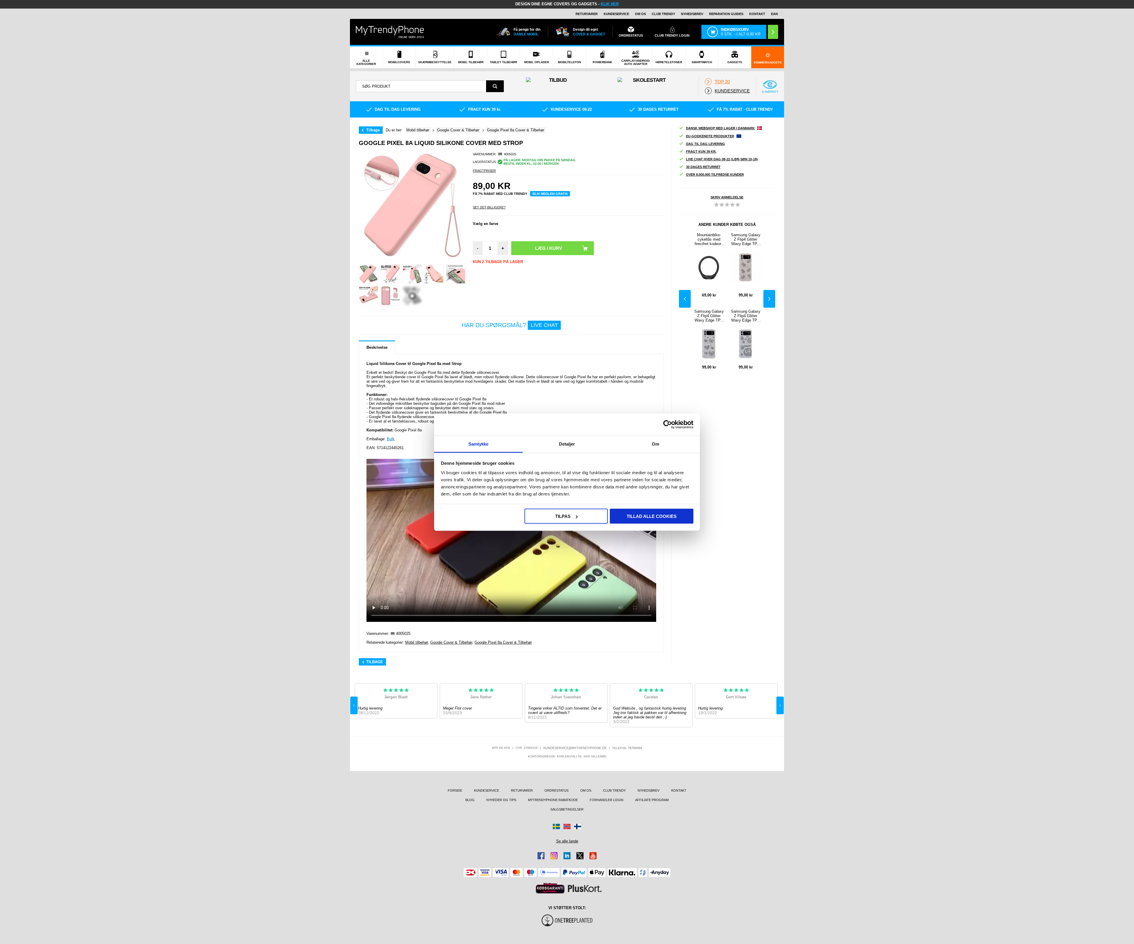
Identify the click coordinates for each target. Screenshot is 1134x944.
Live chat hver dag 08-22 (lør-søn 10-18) (722, 159)
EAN (774, 14)
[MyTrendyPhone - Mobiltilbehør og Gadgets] (390, 32)
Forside (455, 790)
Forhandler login (606, 800)
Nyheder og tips (501, 800)
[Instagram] (554, 855)
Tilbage (373, 130)
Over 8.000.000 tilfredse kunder (715, 174)
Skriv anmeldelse (727, 197)
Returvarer (587, 14)
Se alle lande (567, 841)
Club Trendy (663, 14)
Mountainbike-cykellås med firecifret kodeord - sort (709, 239)
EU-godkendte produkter (710, 136)
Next (769, 299)
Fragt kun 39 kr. (701, 151)
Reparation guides (726, 14)
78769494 (635, 748)
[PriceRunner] (550, 888)
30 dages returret (703, 167)
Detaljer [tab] (567, 443)
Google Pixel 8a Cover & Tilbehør (503, 642)
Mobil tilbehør (416, 642)
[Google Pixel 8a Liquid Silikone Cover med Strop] (368, 274)
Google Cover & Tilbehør (451, 642)
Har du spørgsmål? (510, 325)
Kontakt (757, 14)
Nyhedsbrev (692, 14)
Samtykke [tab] (478, 443)
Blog (470, 800)
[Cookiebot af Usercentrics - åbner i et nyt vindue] (667, 424)
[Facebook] (541, 855)
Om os (640, 14)
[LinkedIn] (567, 855)
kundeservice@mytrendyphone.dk (575, 748)
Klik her (610, 4)
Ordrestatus (556, 790)
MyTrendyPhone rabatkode (553, 800)
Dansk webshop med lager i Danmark (720, 128)
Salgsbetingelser (567, 809)
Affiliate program (652, 800)
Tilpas (563, 516)
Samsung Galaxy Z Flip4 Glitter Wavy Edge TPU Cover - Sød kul (745, 315)
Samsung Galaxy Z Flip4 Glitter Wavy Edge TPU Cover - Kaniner (745, 239)
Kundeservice (616, 14)
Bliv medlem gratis (550, 193)
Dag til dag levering (705, 144)
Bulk (391, 439)
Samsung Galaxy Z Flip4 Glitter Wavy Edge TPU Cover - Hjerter (709, 315)
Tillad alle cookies (652, 516)
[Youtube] (593, 855)
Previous (685, 299)
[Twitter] (580, 855)
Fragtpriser (484, 170)
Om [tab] (655, 443)
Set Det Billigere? (489, 207)
